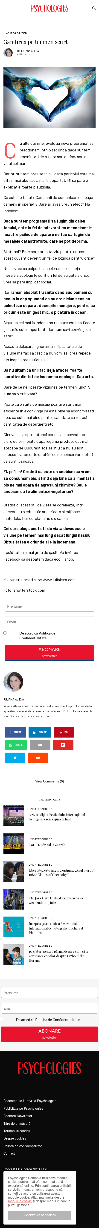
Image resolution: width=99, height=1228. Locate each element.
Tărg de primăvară (16, 1123)
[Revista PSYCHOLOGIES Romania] (49, 8)
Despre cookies (14, 1138)
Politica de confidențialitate (22, 1145)
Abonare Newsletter (17, 1115)
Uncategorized (15, 33)
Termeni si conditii (16, 1130)
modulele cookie (20, 1201)
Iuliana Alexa (30, 51)
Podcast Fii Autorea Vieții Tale (25, 1169)
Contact (9, 1153)
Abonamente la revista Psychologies (29, 1100)
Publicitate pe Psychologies (23, 1108)
